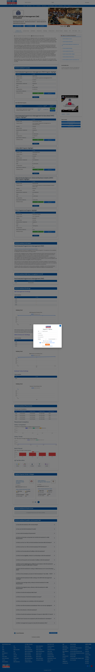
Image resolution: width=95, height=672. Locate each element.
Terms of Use (52, 342)
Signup (47, 344)
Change (50, 341)
